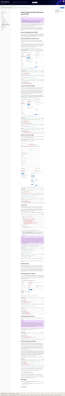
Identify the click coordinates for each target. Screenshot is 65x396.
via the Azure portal (37, 48)
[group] (32, 73)
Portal (59, 7)
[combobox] (5, 10)
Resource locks (57, 12)
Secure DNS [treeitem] (3, 18)
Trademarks (59, 395)
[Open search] (63, 6)
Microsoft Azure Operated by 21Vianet (24, 395)
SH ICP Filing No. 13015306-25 (4, 395)
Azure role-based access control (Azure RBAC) (33, 29)
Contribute (42, 395)
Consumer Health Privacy (50, 395)
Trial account (62, 7)
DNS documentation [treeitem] (3, 12)
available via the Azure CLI (32, 77)
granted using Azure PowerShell (31, 68)
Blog (39, 395)
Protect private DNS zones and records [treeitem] (5, 24)
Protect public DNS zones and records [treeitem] (5, 22)
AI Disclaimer (31, 395)
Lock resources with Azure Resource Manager (36, 267)
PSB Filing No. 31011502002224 (12, 395)
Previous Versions (36, 395)
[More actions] (43, 10)
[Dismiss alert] (63, 1)
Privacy (18, 395)
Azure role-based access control (59, 11)
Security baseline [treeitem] (4, 19)
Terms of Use (55, 395)
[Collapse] (10, 9)
